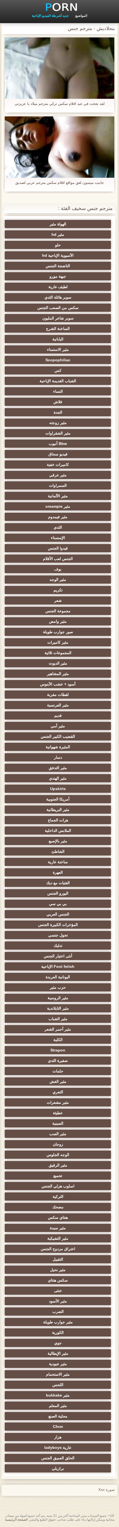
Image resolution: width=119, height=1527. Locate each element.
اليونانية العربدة (58, 977)
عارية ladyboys (57, 1447)
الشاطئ (57, 851)
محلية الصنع (58, 1416)
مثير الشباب (58, 1019)
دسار (58, 757)
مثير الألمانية (58, 496)
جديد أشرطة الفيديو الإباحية (50, 16)
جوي (58, 1343)
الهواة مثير (58, 224)
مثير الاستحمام (58, 1374)
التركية (58, 1196)
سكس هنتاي (58, 1280)
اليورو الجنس (57, 893)
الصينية (57, 1123)
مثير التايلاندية (58, 1008)
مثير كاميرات (57, 642)
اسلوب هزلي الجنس (58, 1186)
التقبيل (58, 1259)
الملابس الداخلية (58, 830)
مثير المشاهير (58, 673)
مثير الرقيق (58, 1165)
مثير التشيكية (57, 1238)
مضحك (58, 1207)
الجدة (58, 412)
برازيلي (58, 1468)
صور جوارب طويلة (58, 632)
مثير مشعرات (58, 1102)
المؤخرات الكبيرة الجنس (58, 924)
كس (58, 370)
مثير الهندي (58, 778)
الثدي (58, 527)
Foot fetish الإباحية (57, 966)
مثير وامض (58, 621)
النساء (58, 391)
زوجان (58, 1144)
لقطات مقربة (58, 694)
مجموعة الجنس (58, 611)
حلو (58, 245)
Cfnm (58, 1426)
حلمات (58, 1071)
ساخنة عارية (58, 862)
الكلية (58, 1039)
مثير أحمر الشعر (58, 1029)
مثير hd (57, 234)
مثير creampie (57, 506)
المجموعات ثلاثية (58, 653)
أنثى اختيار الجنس (58, 956)
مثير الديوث (58, 663)
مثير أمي (58, 726)
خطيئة (58, 1113)
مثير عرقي (58, 475)
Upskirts (58, 788)
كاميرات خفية (58, 464)
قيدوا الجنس (58, 548)
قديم (58, 715)
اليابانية (57, 339)
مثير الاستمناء (58, 349)
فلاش (57, 402)
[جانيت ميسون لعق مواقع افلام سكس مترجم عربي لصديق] (59, 147)
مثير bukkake (58, 1395)
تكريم (58, 590)
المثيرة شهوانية (58, 747)
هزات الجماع (58, 820)
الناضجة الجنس (58, 266)
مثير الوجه (58, 579)
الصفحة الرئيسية (16, 1519)
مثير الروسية (58, 998)
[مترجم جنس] (59, 7)
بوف (57, 569)
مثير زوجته (58, 422)
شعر (58, 600)
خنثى (58, 1290)
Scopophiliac (57, 360)
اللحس (57, 1385)
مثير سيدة (58, 1228)
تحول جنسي (58, 935)
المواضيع (81, 16)
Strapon (57, 1050)
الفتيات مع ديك (58, 883)
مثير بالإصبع (58, 841)
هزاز (57, 1437)
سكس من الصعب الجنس (58, 307)
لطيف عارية (58, 287)
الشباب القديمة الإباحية (58, 381)
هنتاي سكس (58, 1217)
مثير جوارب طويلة (58, 1322)
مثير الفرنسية (58, 705)
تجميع (57, 1175)
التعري (58, 1092)
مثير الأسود (58, 1301)
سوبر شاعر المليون (58, 318)
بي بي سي (58, 904)
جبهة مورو (58, 276)
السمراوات (58, 485)
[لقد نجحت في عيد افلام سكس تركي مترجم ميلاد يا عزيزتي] (59, 68)
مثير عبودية (58, 1364)
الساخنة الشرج (58, 328)
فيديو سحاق (58, 454)
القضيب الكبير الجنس (58, 736)
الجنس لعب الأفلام (58, 558)
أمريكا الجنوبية (57, 799)
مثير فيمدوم (58, 517)
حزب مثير (58, 987)
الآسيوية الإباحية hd (58, 255)
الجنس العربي (57, 914)
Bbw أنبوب (58, 443)
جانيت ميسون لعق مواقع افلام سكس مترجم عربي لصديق (59, 183)
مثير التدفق (58, 768)
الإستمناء (58, 538)
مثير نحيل (58, 1270)
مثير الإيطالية (58, 1353)
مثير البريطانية (57, 809)
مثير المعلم (58, 1405)
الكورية (58, 1332)
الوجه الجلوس (57, 1154)
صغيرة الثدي (58, 1060)
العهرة (58, 872)
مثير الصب (57, 1134)
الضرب (58, 1311)
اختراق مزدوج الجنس (58, 1249)
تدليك (58, 945)
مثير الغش (58, 1081)
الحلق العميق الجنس (57, 1458)
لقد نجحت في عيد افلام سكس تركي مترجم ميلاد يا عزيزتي (60, 104)
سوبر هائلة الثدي (58, 297)
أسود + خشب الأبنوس (58, 684)
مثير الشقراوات (58, 433)
